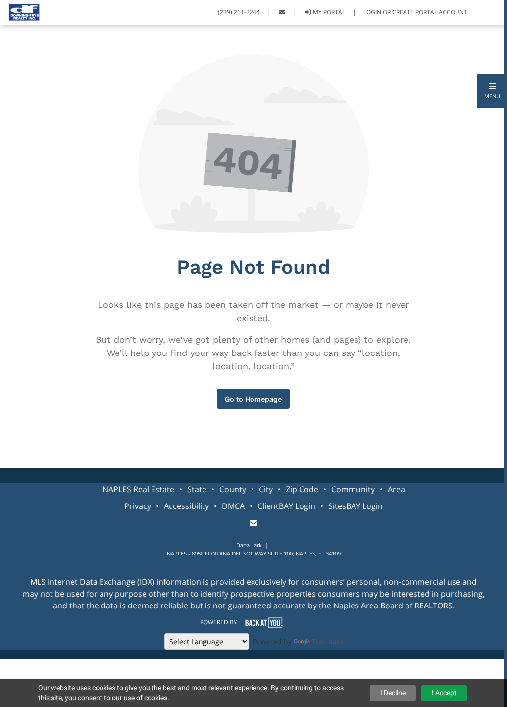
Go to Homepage (253, 399)
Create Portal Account (429, 12)
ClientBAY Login (286, 506)
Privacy (137, 506)
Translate (327, 641)
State (196, 489)
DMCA (233, 506)
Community (353, 489)
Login (372, 12)
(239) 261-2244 (239, 12)
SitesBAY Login (355, 506)
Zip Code (302, 489)
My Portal (328, 12)
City (266, 489)
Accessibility (186, 506)
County (232, 489)
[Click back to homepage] (20, 11)
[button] (492, 91)
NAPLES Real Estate (138, 489)
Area (396, 489)
